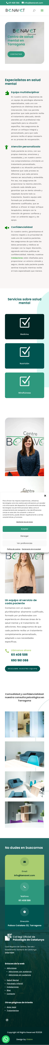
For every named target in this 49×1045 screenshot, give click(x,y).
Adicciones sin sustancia (20, 975)
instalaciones (17, 258)
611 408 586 (13, 2)
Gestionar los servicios (24, 522)
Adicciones (11, 968)
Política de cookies (14, 549)
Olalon (29, 1039)
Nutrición (24, 363)
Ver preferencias (24, 543)
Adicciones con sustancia (20, 971)
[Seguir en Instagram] (7, 1020)
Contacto (11, 994)
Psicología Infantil (15, 983)
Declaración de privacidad (31, 549)
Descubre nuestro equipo (22, 669)
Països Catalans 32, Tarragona (24, 925)
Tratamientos (13, 1010)
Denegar (25, 536)
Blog (9, 990)
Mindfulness (24, 393)
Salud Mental (13, 980)
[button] (45, 495)
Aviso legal (11, 1007)
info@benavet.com (24, 875)
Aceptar (24, 529)
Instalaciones (13, 987)
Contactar (16, 54)
